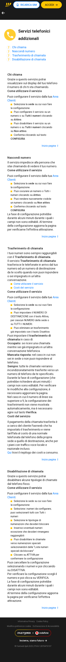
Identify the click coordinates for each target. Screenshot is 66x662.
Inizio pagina (50, 145)
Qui (9, 452)
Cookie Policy (42, 621)
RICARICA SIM (29, 4)
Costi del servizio (24, 287)
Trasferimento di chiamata (29, 55)
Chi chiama (19, 47)
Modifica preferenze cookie (19, 626)
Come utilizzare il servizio (28, 283)
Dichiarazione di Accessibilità (46, 626)
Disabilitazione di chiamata (29, 59)
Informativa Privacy (26, 621)
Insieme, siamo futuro (32, 640)
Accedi (49, 4)
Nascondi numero (23, 51)
